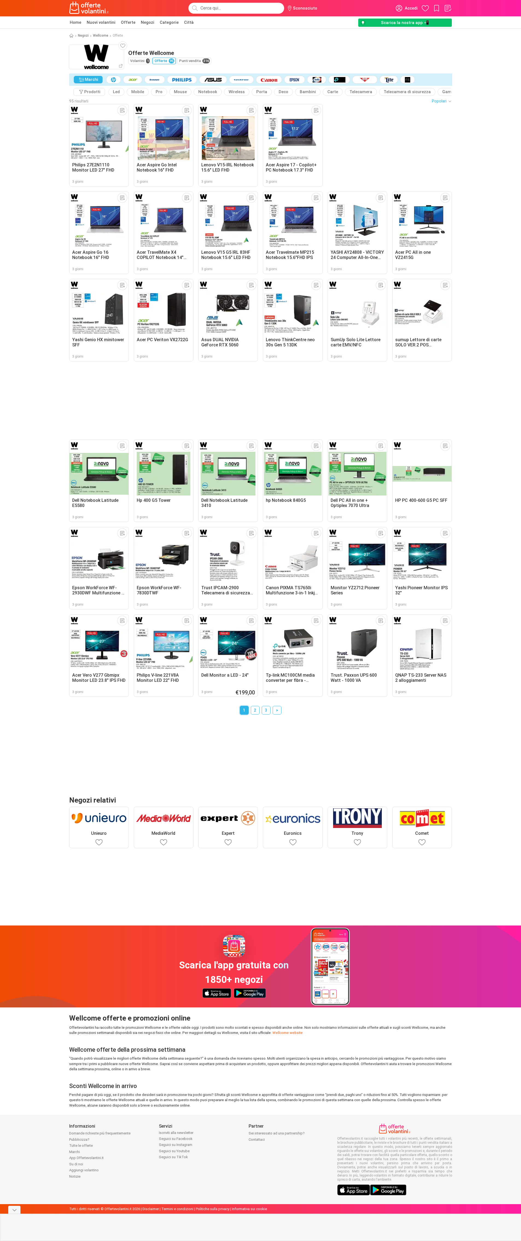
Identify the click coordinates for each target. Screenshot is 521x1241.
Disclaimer (150, 1209)
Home (75, 22)
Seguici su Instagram (175, 1145)
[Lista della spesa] (447, 8)
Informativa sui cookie (249, 1209)
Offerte (128, 22)
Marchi (74, 1152)
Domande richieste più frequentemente (99, 1133)
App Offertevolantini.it (86, 1158)
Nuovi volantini (101, 22)
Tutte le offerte (81, 1145)
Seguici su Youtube (174, 1151)
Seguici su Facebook (176, 1139)
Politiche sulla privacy (212, 1209)
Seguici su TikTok (173, 1157)
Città (189, 22)
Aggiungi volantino (84, 1170)
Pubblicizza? (79, 1139)
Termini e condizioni (177, 1209)
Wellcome (100, 35)
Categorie (169, 22)
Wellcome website (287, 1033)
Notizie (74, 1176)
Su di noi (76, 1164)
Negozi (147, 22)
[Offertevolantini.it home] (89, 8)
